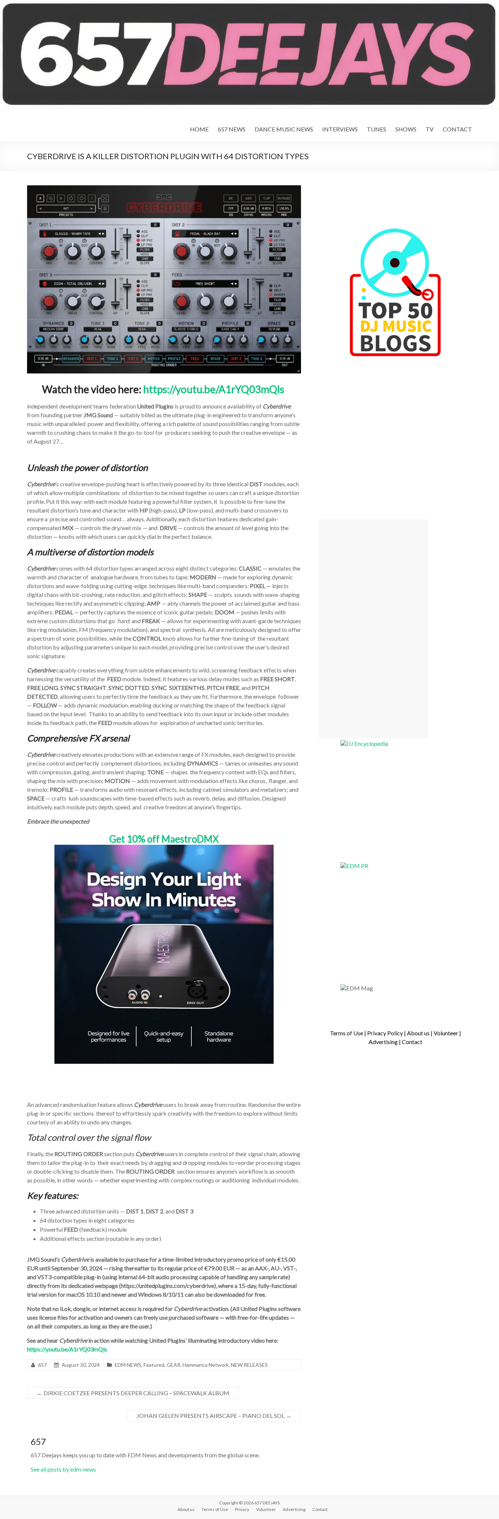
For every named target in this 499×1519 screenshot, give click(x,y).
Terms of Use (346, 1032)
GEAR (173, 1365)
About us (418, 1032)
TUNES (376, 129)
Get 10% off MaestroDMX (164, 839)
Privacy (242, 1509)
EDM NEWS (128, 1365)
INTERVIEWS (340, 129)
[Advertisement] (373, 629)
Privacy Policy (385, 1032)
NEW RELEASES (249, 1365)
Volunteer (446, 1032)
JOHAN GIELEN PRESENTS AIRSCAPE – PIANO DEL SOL (214, 1415)
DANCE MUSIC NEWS (284, 129)
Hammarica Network (206, 1365)
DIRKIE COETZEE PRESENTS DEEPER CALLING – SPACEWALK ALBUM (133, 1392)
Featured (154, 1365)
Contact (412, 1041)
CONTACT (457, 129)
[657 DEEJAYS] (249, 3)
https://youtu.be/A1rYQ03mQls (213, 389)
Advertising (383, 1041)
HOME (199, 129)
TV (430, 129)
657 (42, 1365)
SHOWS (405, 129)
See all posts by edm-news (63, 1469)
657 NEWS (231, 129)
